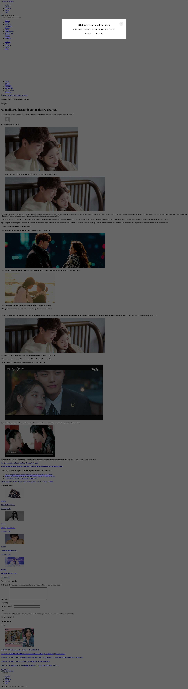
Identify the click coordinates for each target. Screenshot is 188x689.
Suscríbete (88, 34)
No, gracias (99, 34)
